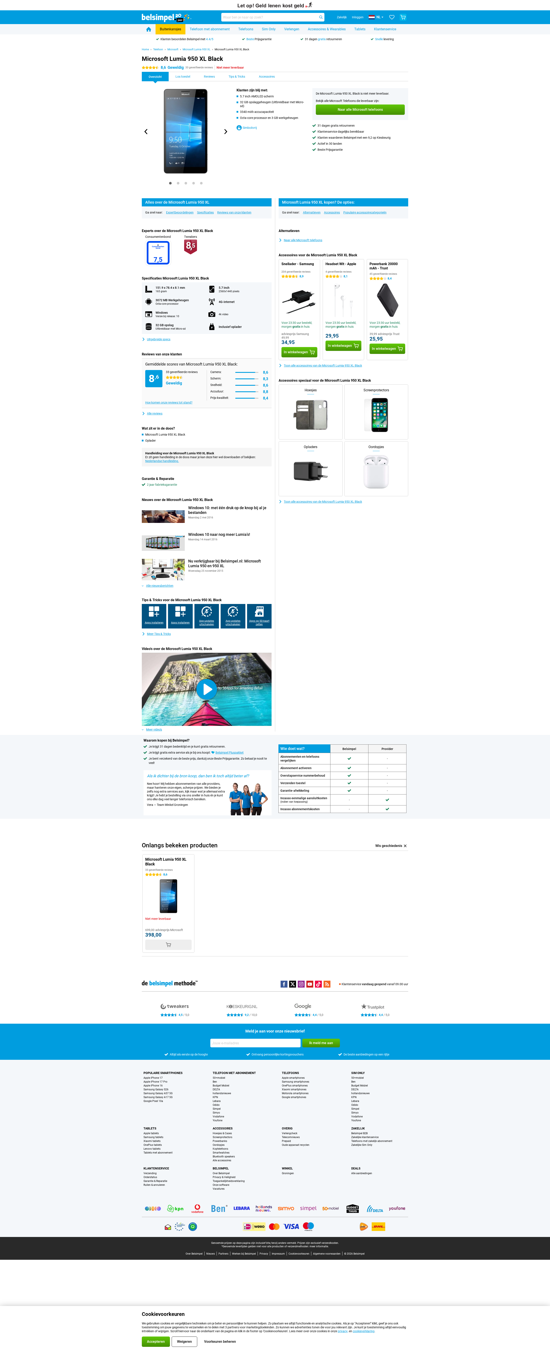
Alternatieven (312, 212)
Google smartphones (294, 1097)
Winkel (287, 1168)
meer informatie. (319, 1246)
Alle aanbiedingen (361, 1173)
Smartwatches (221, 1152)
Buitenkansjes (170, 29)
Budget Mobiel (221, 1085)
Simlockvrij (250, 127)
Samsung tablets (153, 1137)
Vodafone (218, 1116)
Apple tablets (151, 1133)
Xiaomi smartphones (294, 1089)
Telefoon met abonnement (210, 29)
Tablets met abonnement (158, 1152)
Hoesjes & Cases (222, 1133)
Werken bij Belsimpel (244, 1253)
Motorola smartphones (295, 1093)
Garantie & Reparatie (155, 1181)
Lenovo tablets (152, 1148)
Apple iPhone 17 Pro (155, 1081)
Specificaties (205, 212)
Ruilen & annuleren (154, 1184)
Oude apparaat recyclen (295, 1144)
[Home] (149, 29)
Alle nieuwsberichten (159, 585)
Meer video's (154, 729)
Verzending (150, 1173)
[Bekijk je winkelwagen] (403, 17)
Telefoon (158, 49)
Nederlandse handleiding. (162, 461)
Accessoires (332, 212)
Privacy (264, 1253)
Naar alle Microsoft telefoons (303, 240)
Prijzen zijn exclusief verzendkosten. (318, 1242)
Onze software (221, 1184)
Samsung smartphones (295, 1081)
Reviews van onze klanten (234, 212)
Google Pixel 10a (153, 1101)
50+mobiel (219, 1077)
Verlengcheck (289, 1133)
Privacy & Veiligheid (224, 1177)
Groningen (288, 1173)
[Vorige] (146, 131)
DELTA (216, 1089)
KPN (215, 1097)
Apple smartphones (293, 1077)
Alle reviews (154, 413)
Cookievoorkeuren (299, 1253)
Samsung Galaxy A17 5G (158, 1097)
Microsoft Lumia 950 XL (196, 49)
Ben (215, 1081)
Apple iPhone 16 (153, 1085)
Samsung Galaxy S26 (156, 1089)
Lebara (217, 1101)
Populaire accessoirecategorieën (365, 212)
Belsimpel (221, 1168)
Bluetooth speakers (224, 1156)
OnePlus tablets (153, 1144)
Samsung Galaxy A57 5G (158, 1093)
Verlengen (291, 29)
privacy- (343, 1331)
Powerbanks (220, 1141)
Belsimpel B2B (359, 1133)
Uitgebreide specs (158, 339)
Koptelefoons (220, 1148)
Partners (223, 1253)
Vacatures (219, 1188)
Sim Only (269, 29)
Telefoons (245, 29)
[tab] (170, 183)
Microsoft (172, 49)
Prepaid (286, 1141)
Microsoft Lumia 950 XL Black (232, 49)
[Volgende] (225, 131)
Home (145, 49)
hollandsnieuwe (222, 1093)
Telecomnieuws (291, 1137)
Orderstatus (150, 1177)
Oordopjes (219, 1144)
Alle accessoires (222, 1160)
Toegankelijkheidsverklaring (229, 1181)
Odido (216, 1104)
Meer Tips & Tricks (159, 634)
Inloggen (358, 17)
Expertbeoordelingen (180, 212)
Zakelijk (358, 1128)
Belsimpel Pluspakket (229, 752)
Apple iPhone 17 (153, 1077)
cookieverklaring (363, 1331)
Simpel (217, 1108)
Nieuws (210, 1253)
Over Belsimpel (221, 1173)
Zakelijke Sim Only (361, 1144)
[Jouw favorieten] (392, 17)
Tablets (359, 29)
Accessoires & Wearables (327, 29)
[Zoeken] (321, 17)
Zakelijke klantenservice (365, 1137)
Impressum (278, 1253)
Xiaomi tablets (152, 1141)
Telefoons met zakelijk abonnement (371, 1141)
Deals (356, 1168)
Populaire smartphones (163, 1073)
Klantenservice (385, 29)
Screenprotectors (222, 1137)
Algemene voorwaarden (327, 1253)
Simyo (216, 1112)
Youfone (217, 1120)
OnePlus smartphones (295, 1085)
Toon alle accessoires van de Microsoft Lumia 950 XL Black (323, 365)
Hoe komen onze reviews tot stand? (168, 402)
